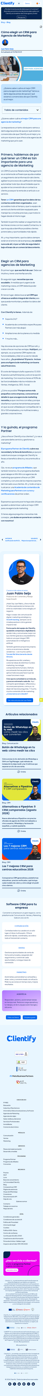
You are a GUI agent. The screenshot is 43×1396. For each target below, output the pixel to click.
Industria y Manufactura (11, 1108)
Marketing (6, 1141)
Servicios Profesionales (11, 1121)
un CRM (9, 199)
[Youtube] (19, 1384)
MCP (5, 1175)
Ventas (5, 1138)
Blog (8, 22)
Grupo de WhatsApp (10, 1192)
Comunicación (8, 1135)
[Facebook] (9, 1384)
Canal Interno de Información (13, 1238)
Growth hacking (12, 619)
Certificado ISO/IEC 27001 (12, 1236)
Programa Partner (9, 1159)
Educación (7, 1105)
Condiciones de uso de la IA (12, 1219)
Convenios (7, 1164)
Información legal (9, 1225)
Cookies (6, 1228)
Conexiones (7, 1194)
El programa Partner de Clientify (15, 448)
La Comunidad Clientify (11, 1182)
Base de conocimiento (11, 1180)
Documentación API (10, 1196)
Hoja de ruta (7, 1199)
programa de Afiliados (22, 467)
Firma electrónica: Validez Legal (14, 1241)
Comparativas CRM (10, 1187)
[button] (19, 3)
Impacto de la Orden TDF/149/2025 (15, 1244)
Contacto (6, 1204)
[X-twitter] (14, 1384)
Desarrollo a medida (10, 1151)
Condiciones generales (11, 1217)
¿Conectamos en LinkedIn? (17, 694)
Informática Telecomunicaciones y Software (18, 1111)
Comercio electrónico (11, 1127)
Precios (6, 1173)
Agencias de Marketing (11, 1113)
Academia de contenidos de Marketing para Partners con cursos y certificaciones (20, 490)
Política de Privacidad (10, 1222)
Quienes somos (21, 1201)
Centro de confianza (10, 1233)
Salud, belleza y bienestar (12, 1119)
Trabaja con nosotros (10, 1206)
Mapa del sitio (8, 1208)
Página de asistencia (10, 1189)
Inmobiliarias (7, 1124)
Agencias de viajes (9, 1116)
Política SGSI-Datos (10, 1230)
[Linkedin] (23, 1384)
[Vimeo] (33, 1384)
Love (5, 1177)
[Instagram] (28, 1384)
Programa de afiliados (10, 1162)
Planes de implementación (12, 1149)
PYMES (5, 1102)
